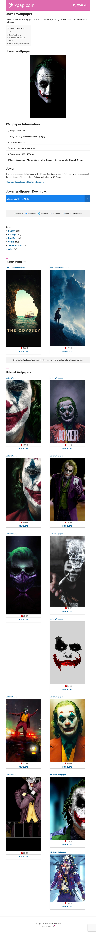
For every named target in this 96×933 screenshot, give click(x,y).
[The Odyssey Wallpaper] (23, 308)
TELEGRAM (44, 214)
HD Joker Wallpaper (58, 774)
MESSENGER (32, 214)
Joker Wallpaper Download (19, 43)
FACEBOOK (56, 214)
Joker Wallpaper (15, 35)
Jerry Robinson (15, 245)
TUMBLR (67, 214)
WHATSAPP (19, 214)
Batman (12, 230)
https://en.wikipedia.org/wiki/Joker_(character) (25, 181)
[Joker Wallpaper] (48, 86)
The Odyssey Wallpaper (15, 267)
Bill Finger (13, 234)
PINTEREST (78, 214)
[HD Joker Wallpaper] (67, 808)
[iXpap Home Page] (22, 5)
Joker (11, 40)
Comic (11, 241)
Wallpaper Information (17, 37)
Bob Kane (13, 238)
